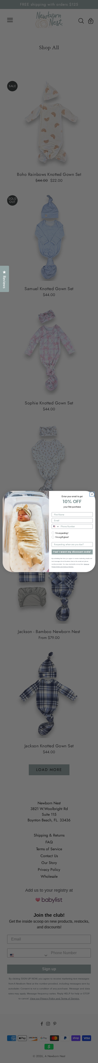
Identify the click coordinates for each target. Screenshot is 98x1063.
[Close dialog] (92, 494)
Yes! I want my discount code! (72, 552)
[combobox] (55, 526)
